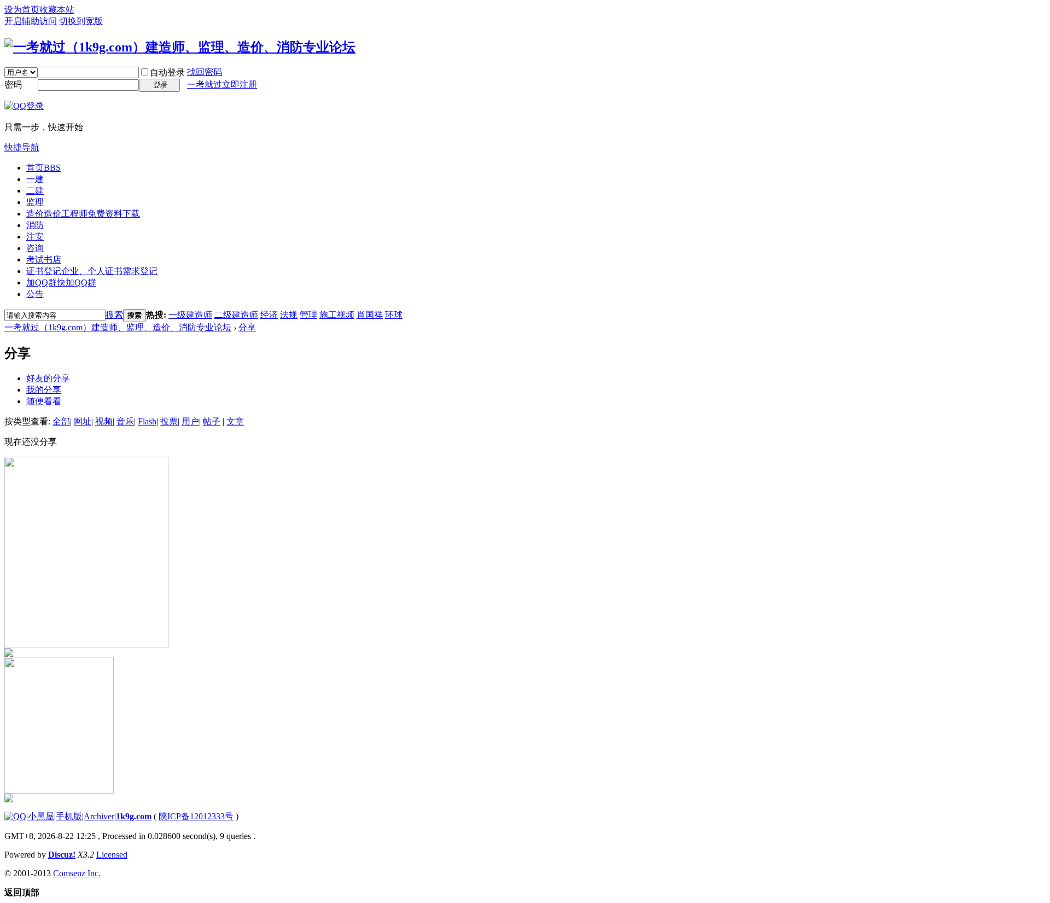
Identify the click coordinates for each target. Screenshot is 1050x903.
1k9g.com (133, 816)
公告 (35, 294)
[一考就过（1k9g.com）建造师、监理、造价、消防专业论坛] (179, 47)
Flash (147, 421)
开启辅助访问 (30, 21)
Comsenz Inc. (77, 873)
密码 (13, 84)
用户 (190, 421)
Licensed (111, 854)
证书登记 (92, 271)
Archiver (99, 816)
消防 (35, 225)
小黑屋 (41, 816)
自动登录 (167, 72)
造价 (83, 213)
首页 (43, 167)
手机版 (69, 816)
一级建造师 (190, 314)
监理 (35, 202)
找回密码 (204, 72)
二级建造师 (236, 314)
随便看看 (43, 401)
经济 (269, 314)
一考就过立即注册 (222, 84)
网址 (82, 421)
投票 (169, 421)
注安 (35, 236)
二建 (35, 190)
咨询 (35, 248)
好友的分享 (48, 378)
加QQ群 (61, 282)
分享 (247, 327)
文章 (235, 421)
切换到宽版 (81, 21)
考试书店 (43, 259)
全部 (61, 421)
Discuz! (61, 854)
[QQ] (15, 816)
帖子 (211, 421)
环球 (393, 314)
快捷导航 (21, 147)
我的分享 (43, 389)
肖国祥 (370, 314)
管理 (308, 314)
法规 (289, 314)
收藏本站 (56, 9)
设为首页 (21, 9)
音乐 (125, 421)
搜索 (114, 314)
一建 (35, 179)
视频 (104, 421)
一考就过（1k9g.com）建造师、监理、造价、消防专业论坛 (117, 327)
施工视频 (336, 314)
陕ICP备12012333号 (196, 816)
